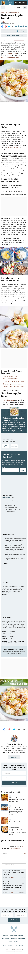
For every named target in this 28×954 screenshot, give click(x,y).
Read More (14, 757)
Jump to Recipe (7, 31)
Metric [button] (12, 497)
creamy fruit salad (12, 147)
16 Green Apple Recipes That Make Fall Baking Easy (17, 799)
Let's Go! (14, 782)
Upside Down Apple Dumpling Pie (13, 381)
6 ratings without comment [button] (16, 848)
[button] (16, 26)
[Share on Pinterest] (6, 26)
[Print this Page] (19, 729)
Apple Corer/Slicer (8, 400)
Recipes (8, 12)
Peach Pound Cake (15, 822)
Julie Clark (8, 22)
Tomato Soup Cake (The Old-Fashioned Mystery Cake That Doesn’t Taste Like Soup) (16, 811)
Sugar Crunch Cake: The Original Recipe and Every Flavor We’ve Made (17, 831)
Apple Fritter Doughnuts (10, 376)
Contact (10, 945)
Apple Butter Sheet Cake (11, 379)
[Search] (25, 7)
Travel (15, 945)
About (4, 945)
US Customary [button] (6, 497)
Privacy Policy (19, 951)
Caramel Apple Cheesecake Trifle (13, 386)
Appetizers (14, 938)
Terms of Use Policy (19, 40)
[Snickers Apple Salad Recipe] (14, 411)
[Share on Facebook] (2, 26)
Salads (10, 941)
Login (24, 853)
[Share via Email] (12, 26)
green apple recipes (10, 53)
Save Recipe (22, 31)
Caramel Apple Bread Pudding (12, 384)
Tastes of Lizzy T (14, 8)
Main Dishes (13, 935)
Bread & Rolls (5, 938)
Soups (16, 941)
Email (4, 467)
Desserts (20, 935)
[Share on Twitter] (9, 26)
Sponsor (21, 945)
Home (2, 12)
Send (23, 470)
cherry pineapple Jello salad (10, 57)
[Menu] (3, 7)
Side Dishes (21, 938)
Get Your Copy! (20, 2)
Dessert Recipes (15, 12)
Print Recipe (6, 446)
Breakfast (5, 935)
